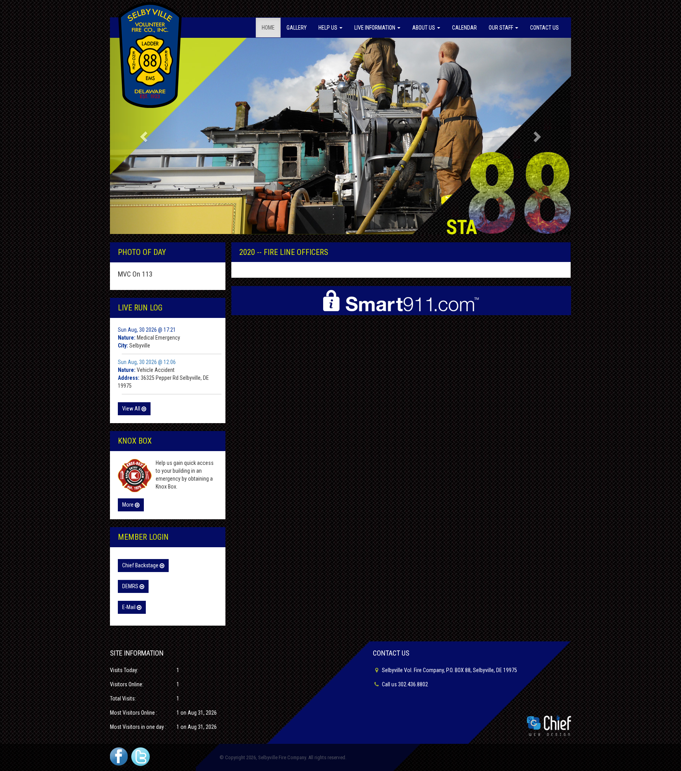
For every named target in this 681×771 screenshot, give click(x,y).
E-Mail (129, 607)
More (128, 505)
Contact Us (544, 27)
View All (131, 408)
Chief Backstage (141, 565)
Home (268, 27)
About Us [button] (424, 27)
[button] (144, 136)
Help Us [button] (328, 27)
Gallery (297, 27)
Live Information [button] (375, 27)
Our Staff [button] (501, 27)
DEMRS (131, 586)
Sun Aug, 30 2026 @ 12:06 (147, 362)
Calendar (464, 27)
